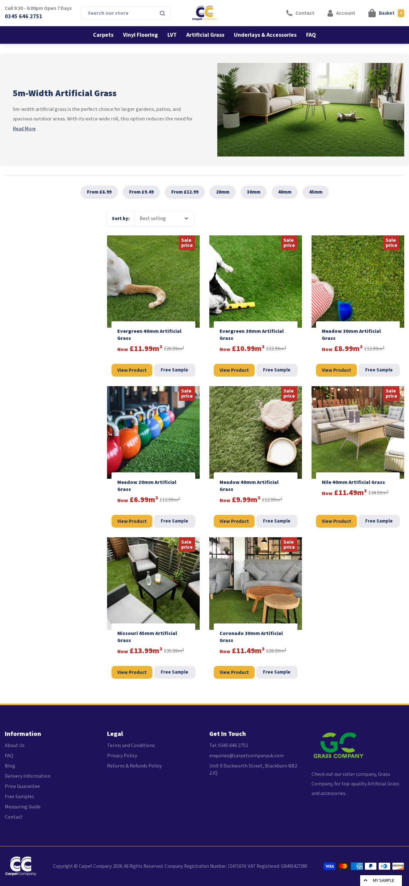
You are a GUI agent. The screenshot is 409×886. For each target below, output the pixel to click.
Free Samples (19, 796)
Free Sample (174, 370)
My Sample (383, 880)
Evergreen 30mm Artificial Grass (252, 335)
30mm (253, 192)
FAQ (9, 755)
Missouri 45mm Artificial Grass (147, 637)
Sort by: (121, 218)
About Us (15, 745)
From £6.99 (99, 192)
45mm (315, 192)
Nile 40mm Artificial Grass (353, 482)
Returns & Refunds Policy (134, 765)
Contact (14, 817)
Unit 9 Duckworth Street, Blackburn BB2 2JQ (253, 769)
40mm (284, 192)
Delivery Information (27, 776)
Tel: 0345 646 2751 (228, 745)
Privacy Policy (122, 755)
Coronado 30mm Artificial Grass (251, 637)
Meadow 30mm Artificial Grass (351, 335)
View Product (132, 370)
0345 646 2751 (23, 16)
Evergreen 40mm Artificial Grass (149, 335)
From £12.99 (184, 192)
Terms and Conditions (131, 745)
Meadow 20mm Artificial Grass (146, 486)
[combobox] (125, 13)
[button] (386, 13)
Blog (10, 765)
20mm (222, 192)
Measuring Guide (23, 806)
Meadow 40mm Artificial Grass (249, 486)
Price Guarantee (22, 786)
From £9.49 (141, 192)
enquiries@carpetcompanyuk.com (246, 755)
